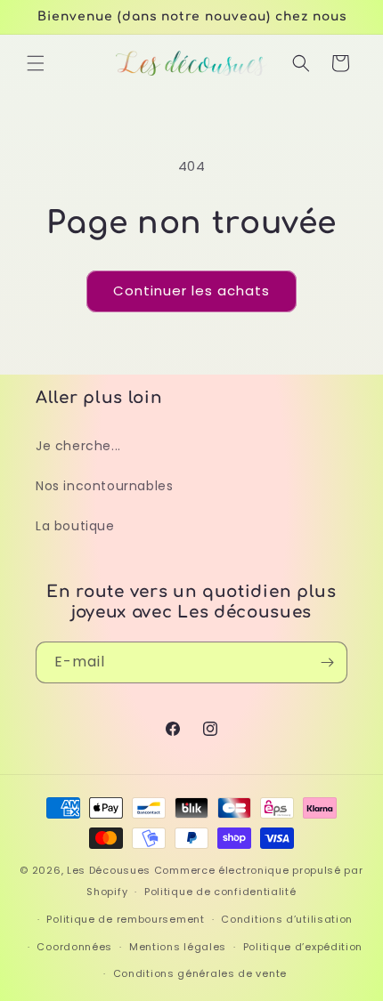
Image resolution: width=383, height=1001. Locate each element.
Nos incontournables (104, 486)
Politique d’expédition (303, 947)
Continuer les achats (191, 290)
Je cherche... (78, 446)
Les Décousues (109, 870)
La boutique (75, 526)
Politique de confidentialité (220, 891)
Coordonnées (74, 947)
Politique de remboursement (125, 919)
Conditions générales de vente (200, 973)
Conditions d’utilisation (287, 919)
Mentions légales (177, 947)
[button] (35, 63)
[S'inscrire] (326, 662)
